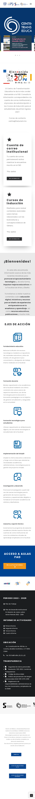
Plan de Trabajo (11, 604)
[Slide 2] (18, 55)
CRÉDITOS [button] (16, 754)
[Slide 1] (15, 55)
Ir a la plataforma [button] (15, 565)
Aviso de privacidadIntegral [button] (17, 776)
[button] (30, 4)
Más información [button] (14, 178)
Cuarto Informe (11, 633)
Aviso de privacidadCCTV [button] (17, 766)
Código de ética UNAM (16, 674)
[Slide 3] (20, 55)
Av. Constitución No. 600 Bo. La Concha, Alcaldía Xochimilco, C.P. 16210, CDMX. (16, 648)
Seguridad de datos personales (19, 667)
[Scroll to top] (31, 795)
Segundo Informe (12, 628)
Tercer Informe (11, 631)
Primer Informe (11, 626)
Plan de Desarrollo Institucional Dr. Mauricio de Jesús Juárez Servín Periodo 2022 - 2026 (16, 612)
